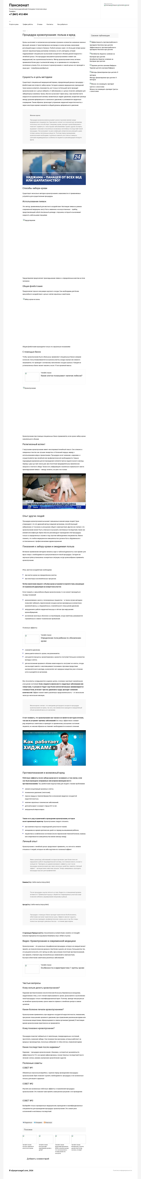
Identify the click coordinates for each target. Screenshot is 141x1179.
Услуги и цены (14, 24)
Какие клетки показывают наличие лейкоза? (61, 376)
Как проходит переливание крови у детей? (45, 1148)
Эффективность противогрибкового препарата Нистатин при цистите (103, 48)
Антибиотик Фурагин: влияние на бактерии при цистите (101, 60)
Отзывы (39, 24)
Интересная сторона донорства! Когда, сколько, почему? (77, 1148)
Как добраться (62, 24)
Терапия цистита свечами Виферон (102, 68)
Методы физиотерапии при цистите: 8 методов (103, 79)
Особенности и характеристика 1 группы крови (62, 968)
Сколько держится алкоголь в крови (28, 1147)
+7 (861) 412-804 (18, 14)
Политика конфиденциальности (122, 1170)
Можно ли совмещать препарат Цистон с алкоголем (104, 90)
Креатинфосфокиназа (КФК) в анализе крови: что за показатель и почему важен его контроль (62, 1150)
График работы (28, 24)
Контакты (50, 24)
